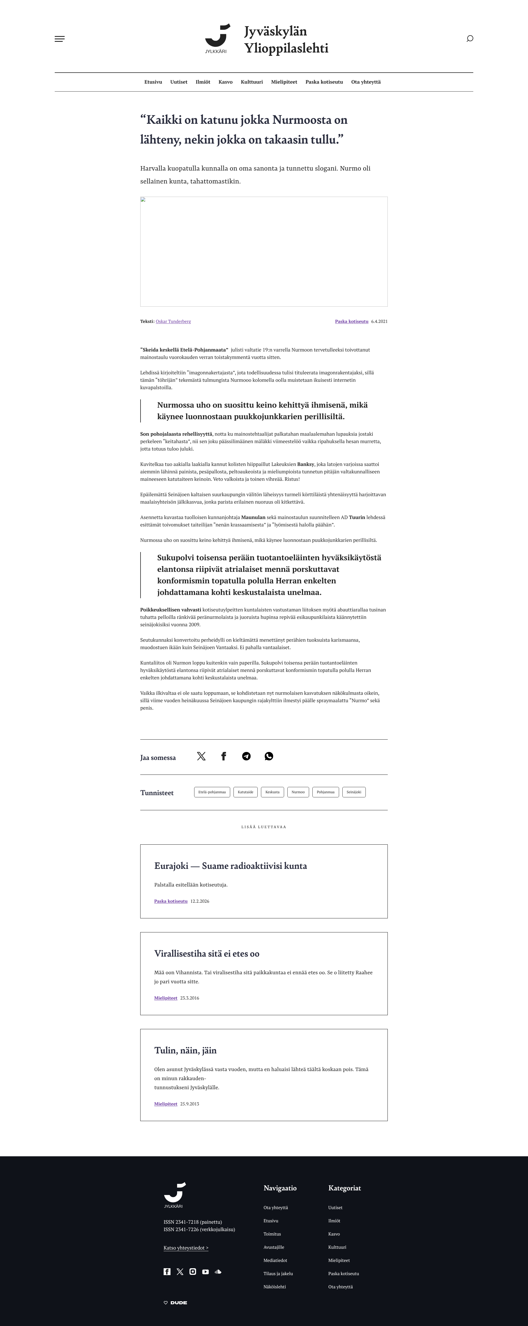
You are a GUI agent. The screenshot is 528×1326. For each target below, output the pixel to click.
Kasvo (226, 82)
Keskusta (272, 791)
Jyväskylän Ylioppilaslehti (286, 39)
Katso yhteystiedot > (186, 1248)
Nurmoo (298, 791)
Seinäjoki (354, 791)
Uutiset (179, 82)
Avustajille (273, 1247)
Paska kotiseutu (324, 82)
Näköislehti (274, 1287)
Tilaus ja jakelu (278, 1273)
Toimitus (272, 1234)
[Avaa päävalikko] (60, 39)
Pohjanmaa (326, 791)
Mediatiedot (275, 1260)
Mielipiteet (284, 82)
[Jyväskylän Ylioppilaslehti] (175, 1206)
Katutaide (245, 791)
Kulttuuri (252, 82)
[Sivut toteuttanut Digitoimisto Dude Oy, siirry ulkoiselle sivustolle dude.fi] (175, 1304)
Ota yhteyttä (366, 82)
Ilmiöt (203, 82)
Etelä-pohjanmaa (212, 791)
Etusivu (153, 82)
